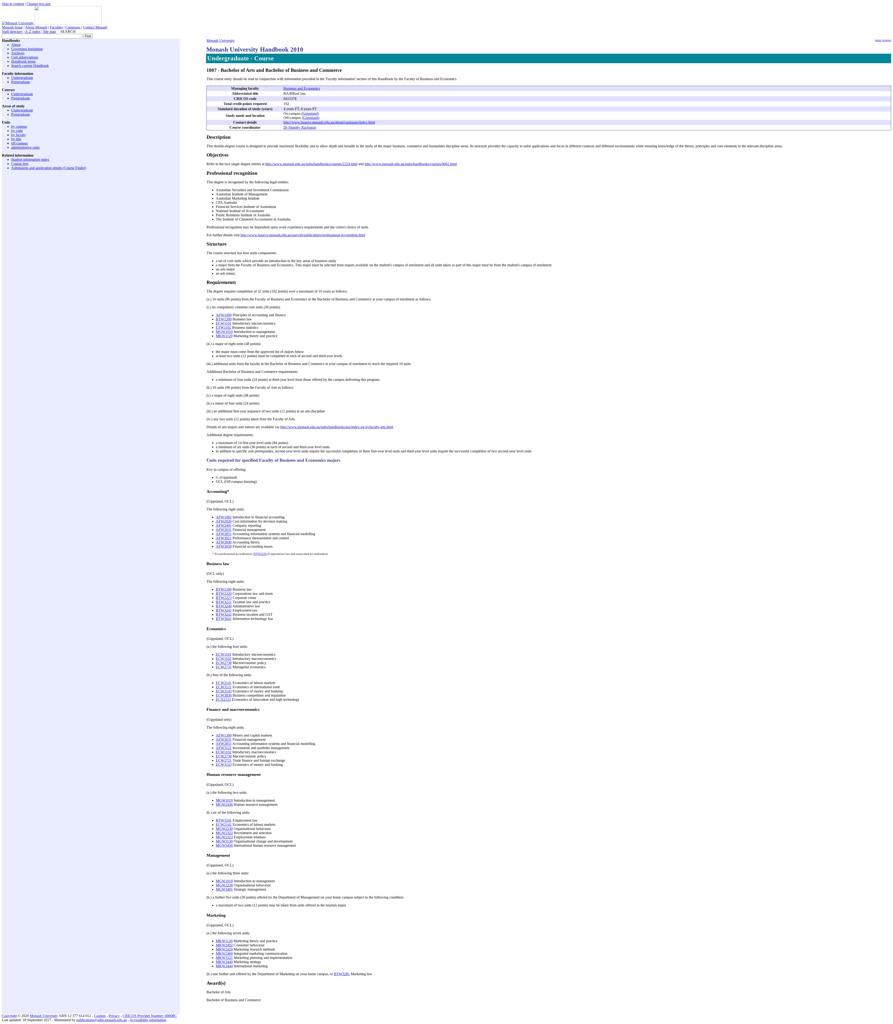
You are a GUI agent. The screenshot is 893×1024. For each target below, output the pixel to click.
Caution (100, 1016)
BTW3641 (224, 619)
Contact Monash (95, 27)
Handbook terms (23, 61)
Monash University (221, 41)
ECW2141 (224, 683)
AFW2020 (224, 521)
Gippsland (310, 113)
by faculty (18, 135)
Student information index (30, 159)
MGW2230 (224, 829)
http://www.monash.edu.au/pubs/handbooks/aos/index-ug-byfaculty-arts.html (336, 427)
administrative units (25, 147)
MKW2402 (224, 945)
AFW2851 (224, 534)
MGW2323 (224, 837)
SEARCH (68, 31)
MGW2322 (224, 833)
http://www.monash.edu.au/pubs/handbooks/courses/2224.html (311, 164)
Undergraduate (22, 78)
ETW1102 (223, 327)
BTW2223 (224, 598)
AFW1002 (224, 517)
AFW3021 (224, 538)
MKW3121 (224, 958)
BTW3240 (224, 606)
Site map (49, 31)
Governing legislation (27, 49)
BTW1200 (224, 319)
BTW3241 (224, 610)
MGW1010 (224, 332)
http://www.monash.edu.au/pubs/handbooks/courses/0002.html (411, 164)
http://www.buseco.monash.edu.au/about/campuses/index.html (329, 122)
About (15, 45)
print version (883, 40)
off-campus (19, 143)
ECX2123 (223, 699)
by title (16, 139)
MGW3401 (224, 889)
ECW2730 (224, 663)
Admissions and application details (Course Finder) (48, 168)
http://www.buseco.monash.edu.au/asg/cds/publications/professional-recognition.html (302, 235)
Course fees (19, 164)
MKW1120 (224, 336)
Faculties (56, 27)
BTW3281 (342, 974)
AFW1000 (224, 315)
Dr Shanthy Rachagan (299, 127)
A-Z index (32, 31)
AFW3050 (224, 546)
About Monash (36, 27)
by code (17, 131)
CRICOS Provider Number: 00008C (150, 1016)
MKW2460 (224, 953)
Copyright (9, 1016)
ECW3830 (224, 695)
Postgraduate (20, 82)
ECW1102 (223, 659)
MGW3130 (224, 841)
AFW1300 (224, 735)
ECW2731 (224, 667)
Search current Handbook (30, 66)
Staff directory (12, 31)
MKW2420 (224, 949)
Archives (17, 53)
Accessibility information (148, 1020)
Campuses (72, 27)
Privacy (114, 1016)
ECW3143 (224, 691)
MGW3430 (224, 845)
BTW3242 (224, 614)
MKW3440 (224, 962)
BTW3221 (224, 602)
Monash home (12, 27)
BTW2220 (260, 554)
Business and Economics (301, 88)
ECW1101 (223, 323)
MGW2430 (224, 805)
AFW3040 (224, 542)
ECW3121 (224, 687)
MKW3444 (224, 966)
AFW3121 (224, 748)
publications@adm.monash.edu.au (101, 1020)
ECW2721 (224, 760)
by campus (19, 126)
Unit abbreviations (24, 57)
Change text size (39, 4)
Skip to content (13, 4)
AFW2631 (224, 530)
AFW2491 (224, 525)
